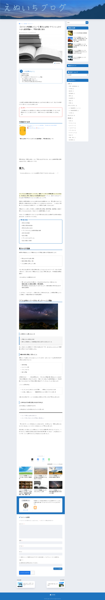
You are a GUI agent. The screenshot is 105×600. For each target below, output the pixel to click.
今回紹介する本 (25, 73)
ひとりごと (71, 115)
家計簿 (71, 91)
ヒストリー (72, 125)
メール (21, 546)
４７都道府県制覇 (73, 110)
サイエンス (55, 464)
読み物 (60, 464)
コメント (22, 523)
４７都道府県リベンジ (74, 108)
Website (35, 509)
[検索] (87, 22)
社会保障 (71, 98)
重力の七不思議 (25, 75)
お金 (70, 83)
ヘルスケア (72, 127)
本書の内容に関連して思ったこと (30, 80)
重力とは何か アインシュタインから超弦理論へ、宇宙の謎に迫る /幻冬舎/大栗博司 (42, 125)
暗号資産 (71, 93)
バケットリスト (72, 105)
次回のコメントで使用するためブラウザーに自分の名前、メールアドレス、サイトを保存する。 (40, 557)
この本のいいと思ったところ (30, 78)
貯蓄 (71, 103)
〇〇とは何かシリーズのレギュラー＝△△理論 (32, 77)
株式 (71, 95)
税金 (71, 100)
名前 (20, 540)
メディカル (72, 130)
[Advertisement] (40, 92)
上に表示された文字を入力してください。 (29, 562)
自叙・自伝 (72, 137)
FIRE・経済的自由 (74, 86)
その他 (71, 88)
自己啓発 (71, 139)
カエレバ (32, 126)
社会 (70, 135)
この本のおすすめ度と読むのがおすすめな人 (33, 81)
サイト (20, 551)
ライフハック (72, 132)
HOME (53, 595)
